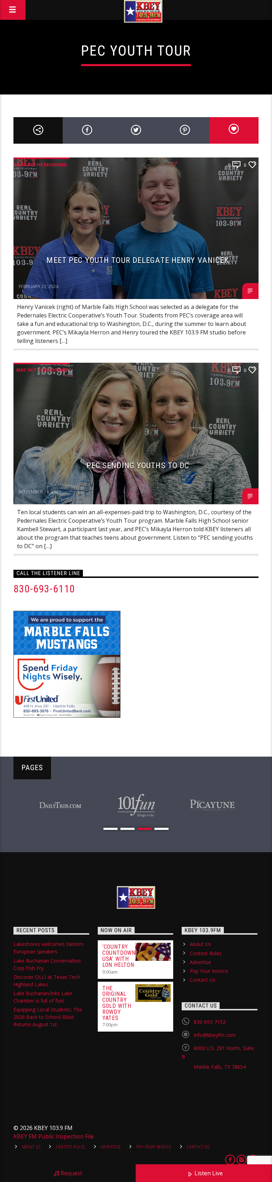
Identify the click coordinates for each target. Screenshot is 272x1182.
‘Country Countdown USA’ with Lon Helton (119, 955)
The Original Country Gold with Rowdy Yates (116, 1003)
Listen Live (208, 1173)
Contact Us (202, 979)
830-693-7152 (210, 1022)
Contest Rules (206, 953)
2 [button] (127, 829)
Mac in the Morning (41, 164)
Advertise (200, 962)
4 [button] (161, 829)
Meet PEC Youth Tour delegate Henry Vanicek (137, 260)
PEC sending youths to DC (137, 465)
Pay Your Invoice (209, 971)
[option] (60, 805)
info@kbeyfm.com (215, 1035)
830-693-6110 (44, 589)
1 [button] (110, 829)
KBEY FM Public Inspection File (53, 1136)
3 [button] (144, 829)
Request (70, 1173)
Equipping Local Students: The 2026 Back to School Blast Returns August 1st (47, 1017)
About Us (200, 944)
